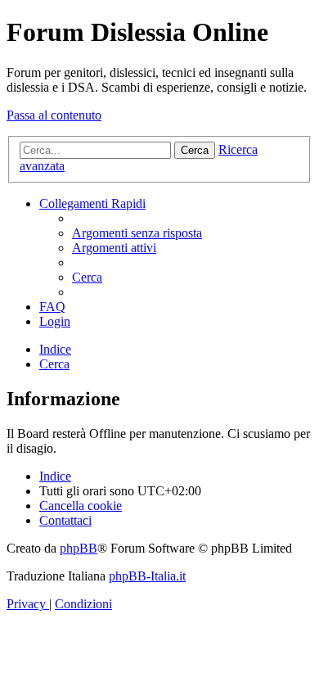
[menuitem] (137, 233)
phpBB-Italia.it (147, 576)
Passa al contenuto (54, 115)
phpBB (78, 548)
